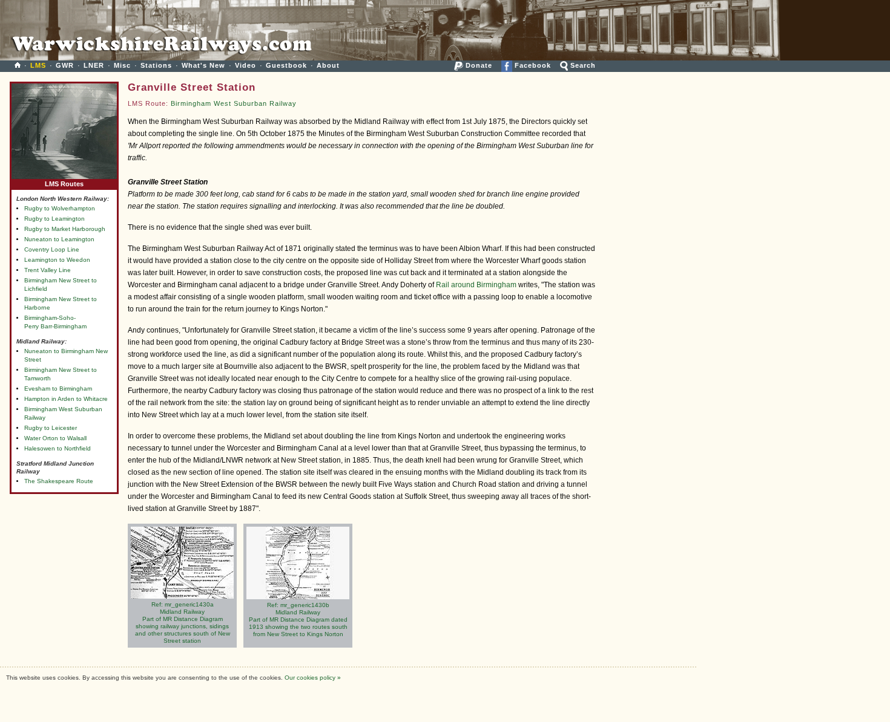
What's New (203, 65)
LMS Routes (64, 183)
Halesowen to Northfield (57, 448)
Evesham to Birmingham (58, 388)
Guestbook (286, 65)
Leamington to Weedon (57, 259)
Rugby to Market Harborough (64, 229)
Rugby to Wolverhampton (59, 208)
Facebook (531, 65)
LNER (94, 65)
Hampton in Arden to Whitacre (66, 398)
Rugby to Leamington (54, 218)
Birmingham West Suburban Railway (234, 103)
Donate (477, 65)
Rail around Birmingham (476, 285)
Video (245, 65)
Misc (122, 65)
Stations (156, 65)
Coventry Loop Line (51, 249)
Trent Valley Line (47, 270)
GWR (65, 65)
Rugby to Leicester (50, 427)
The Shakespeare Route (58, 481)
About (328, 65)
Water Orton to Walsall (55, 438)
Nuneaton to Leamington (59, 239)
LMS (38, 65)
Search (582, 65)
